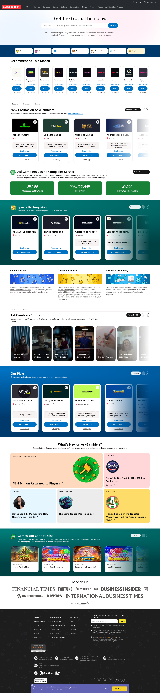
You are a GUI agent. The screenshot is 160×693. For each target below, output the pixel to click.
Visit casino (23, 155)
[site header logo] (11, 7)
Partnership (74, 617)
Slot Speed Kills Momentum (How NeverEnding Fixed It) (30, 515)
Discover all (134, 207)
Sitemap (73, 633)
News (36, 637)
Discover (135, 535)
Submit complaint (141, 172)
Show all (136, 373)
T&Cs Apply (16, 92)
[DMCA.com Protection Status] (40, 680)
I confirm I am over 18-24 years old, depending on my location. (108, 626)
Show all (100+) (133, 315)
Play (16, 88)
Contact (73, 625)
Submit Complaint (56, 621)
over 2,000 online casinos (20, 289)
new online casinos (75, 113)
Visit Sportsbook (23, 252)
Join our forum (111, 292)
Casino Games (39, 621)
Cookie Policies (111, 637)
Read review (17, 84)
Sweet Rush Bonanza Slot (54, 567)
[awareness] (46, 673)
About (72, 621)
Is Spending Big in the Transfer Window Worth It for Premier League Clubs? (126, 516)
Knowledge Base (55, 617)
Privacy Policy (54, 629)
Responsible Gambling (57, 637)
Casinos (37, 617)
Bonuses (37, 629)
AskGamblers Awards (114, 7)
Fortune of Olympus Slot (85, 567)
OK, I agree (119, 689)
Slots (36, 625)
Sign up (122, 621)
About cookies (103, 689)
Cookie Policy (54, 633)
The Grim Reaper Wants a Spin (75, 513)
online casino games (66, 289)
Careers (73, 629)
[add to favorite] (35, 122)
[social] (93, 680)
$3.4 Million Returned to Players (36, 483)
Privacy (101, 637)
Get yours (109, 485)
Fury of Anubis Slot (21, 567)
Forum (36, 633)
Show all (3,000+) (132, 110)
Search (113, 25)
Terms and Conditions (57, 625)
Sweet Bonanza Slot (115, 567)
